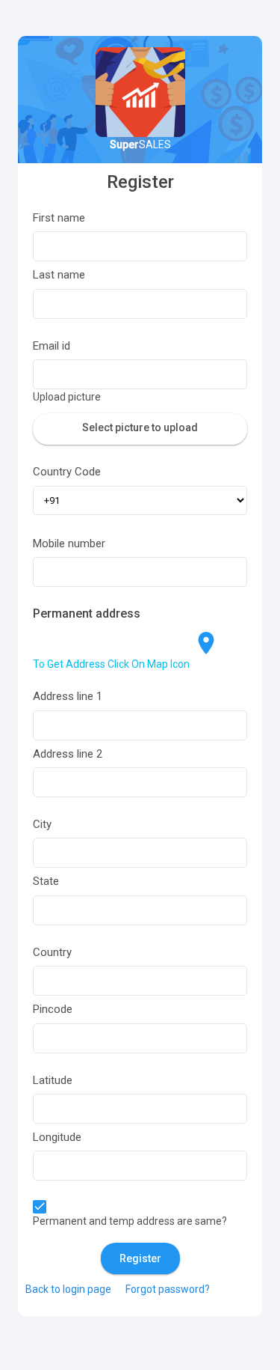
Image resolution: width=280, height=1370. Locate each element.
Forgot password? (167, 1289)
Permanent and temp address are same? (130, 1221)
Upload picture (67, 397)
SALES (140, 144)
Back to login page (68, 1289)
